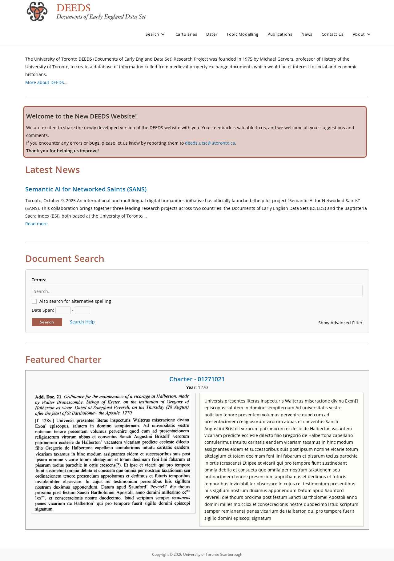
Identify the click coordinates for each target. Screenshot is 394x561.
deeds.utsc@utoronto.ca (210, 143)
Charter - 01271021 (197, 379)
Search (47, 322)
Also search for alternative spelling (75, 301)
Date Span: (43, 310)
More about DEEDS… (46, 82)
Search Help (82, 322)
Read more (36, 223)
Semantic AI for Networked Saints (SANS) (86, 189)
